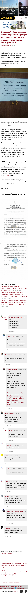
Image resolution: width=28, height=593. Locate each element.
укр (22, 18)
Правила (3, 553)
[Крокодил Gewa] (4, 319)
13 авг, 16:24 (14, 456)
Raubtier (7, 528)
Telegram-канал (20, 588)
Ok (21, 591)
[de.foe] (2, 497)
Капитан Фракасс (10, 355)
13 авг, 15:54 (18, 430)
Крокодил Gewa (14, 317)
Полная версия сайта (5, 586)
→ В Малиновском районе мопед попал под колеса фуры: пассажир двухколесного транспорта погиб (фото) (14, 573)
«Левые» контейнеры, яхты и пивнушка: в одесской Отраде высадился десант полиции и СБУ (9, 13)
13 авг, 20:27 (17, 469)
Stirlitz (9, 469)
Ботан (11, 430)
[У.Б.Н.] (2, 456)
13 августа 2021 (6, 45)
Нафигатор (10, 336)
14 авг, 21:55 (15, 528)
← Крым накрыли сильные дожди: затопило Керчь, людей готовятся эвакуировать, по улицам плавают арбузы (14, 565)
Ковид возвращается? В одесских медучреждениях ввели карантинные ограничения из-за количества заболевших (14, 294)
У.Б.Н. (7, 456)
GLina (8, 482)
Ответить (12, 331)
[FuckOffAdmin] (2, 414)
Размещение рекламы (16, 586)
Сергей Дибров (12, 369)
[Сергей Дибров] (3, 370)
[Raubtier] (2, 528)
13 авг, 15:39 (21, 355)
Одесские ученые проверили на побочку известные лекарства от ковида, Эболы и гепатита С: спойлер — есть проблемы (14, 302)
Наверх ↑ (10, 553)
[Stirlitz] (3, 469)
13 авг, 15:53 (16, 445)
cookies (16, 591)
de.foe (7, 496)
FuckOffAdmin (9, 413)
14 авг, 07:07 (14, 496)
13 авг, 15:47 (19, 413)
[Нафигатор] (3, 336)
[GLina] (2, 482)
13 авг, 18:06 (22, 369)
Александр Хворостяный (15, 511)
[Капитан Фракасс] (2, 355)
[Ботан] (4, 430)
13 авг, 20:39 (15, 482)
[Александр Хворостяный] (3, 511)
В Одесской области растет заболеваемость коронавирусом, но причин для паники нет (14, 288)
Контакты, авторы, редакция (7, 588)
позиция (7, 175)
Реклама (14, 29)
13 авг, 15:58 (19, 336)
